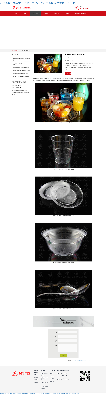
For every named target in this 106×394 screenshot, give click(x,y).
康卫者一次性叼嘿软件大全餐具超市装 (81, 360)
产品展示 (35, 13)
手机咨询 (68, 73)
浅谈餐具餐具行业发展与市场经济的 (21, 67)
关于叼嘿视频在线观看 (36, 372)
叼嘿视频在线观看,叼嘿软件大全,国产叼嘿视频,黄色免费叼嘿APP (37, 2)
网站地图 (2, 393)
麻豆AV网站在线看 (47, 393)
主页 (18, 50)
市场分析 (36, 377)
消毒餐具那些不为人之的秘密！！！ (21, 76)
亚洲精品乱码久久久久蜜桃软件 (36, 393)
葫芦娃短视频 (62, 393)
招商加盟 (56, 13)
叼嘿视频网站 (13, 393)
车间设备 (52, 373)
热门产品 (43, 370)
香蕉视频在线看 (55, 393)
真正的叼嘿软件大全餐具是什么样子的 (21, 70)
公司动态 (66, 13)
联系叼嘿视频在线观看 (80, 13)
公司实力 (52, 370)
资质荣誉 (36, 382)
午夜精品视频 (68, 393)
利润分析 (36, 379)
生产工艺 (52, 376)
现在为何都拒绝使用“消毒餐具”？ (20, 73)
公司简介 (25, 13)
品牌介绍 (52, 381)
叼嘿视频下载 (20, 393)
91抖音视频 (25, 393)
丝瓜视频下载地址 (76, 393)
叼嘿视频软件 (7, 393)
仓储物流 (52, 378)
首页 (16, 13)
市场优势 (46, 13)
